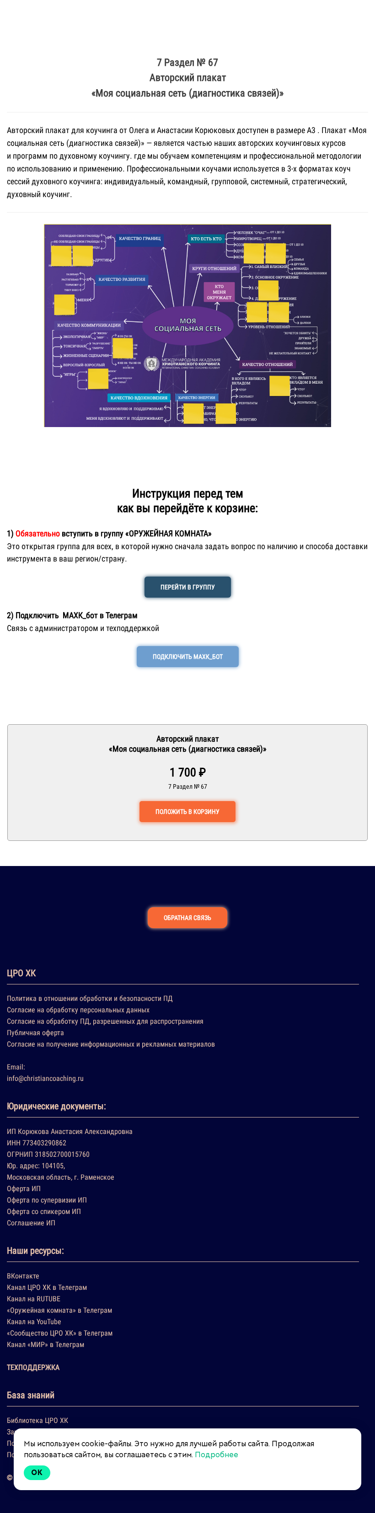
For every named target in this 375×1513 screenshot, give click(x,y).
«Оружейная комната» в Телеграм (59, 1310)
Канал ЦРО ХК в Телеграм (47, 1287)
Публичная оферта (35, 1032)
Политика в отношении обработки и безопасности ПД (90, 998)
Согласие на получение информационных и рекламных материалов (111, 1044)
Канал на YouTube (34, 1321)
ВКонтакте (23, 1276)
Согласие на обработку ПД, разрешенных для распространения (105, 1021)
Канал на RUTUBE (33, 1298)
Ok (37, 1472)
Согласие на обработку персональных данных (78, 1009)
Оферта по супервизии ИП (47, 1200)
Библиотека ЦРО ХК (37, 1420)
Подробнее (216, 1455)
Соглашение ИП (31, 1223)
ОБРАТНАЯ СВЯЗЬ (187, 917)
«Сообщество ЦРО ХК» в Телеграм (59, 1333)
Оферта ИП (24, 1188)
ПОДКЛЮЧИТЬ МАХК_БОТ (188, 656)
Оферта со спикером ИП (44, 1211)
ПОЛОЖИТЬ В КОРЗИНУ (187, 811)
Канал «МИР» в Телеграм (45, 1344)
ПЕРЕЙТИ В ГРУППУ (188, 587)
